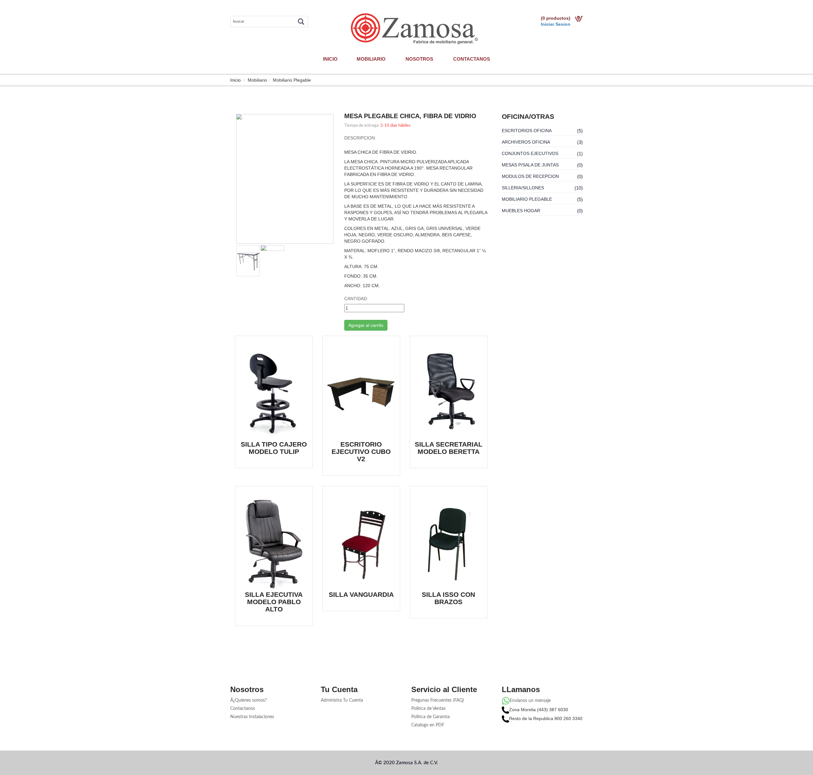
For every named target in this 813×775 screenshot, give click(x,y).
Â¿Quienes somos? (248, 700)
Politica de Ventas (428, 708)
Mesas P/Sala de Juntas (530, 164)
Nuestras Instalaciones (252, 717)
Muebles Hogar (521, 210)
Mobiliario (371, 59)
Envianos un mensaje (530, 700)
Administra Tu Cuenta (342, 700)
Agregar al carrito (365, 325)
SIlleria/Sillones (523, 187)
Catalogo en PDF (427, 725)
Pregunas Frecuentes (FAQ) (437, 700)
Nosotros (419, 59)
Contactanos (471, 59)
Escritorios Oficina (527, 130)
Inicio (330, 59)
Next (343, 180)
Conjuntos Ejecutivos (530, 153)
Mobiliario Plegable (527, 199)
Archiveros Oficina (526, 142)
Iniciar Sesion (555, 24)
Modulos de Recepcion (530, 176)
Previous (226, 180)
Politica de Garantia (430, 717)
